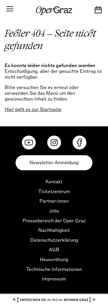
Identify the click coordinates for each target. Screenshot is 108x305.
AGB (54, 250)
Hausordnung (54, 260)
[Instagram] (54, 142)
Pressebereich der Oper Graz (54, 221)
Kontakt (54, 182)
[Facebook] (79, 142)
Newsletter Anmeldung (54, 163)
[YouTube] (29, 142)
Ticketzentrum (54, 192)
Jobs (54, 211)
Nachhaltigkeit (54, 230)
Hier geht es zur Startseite (33, 109)
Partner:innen (54, 201)
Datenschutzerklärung (54, 240)
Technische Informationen (54, 269)
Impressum (54, 279)
